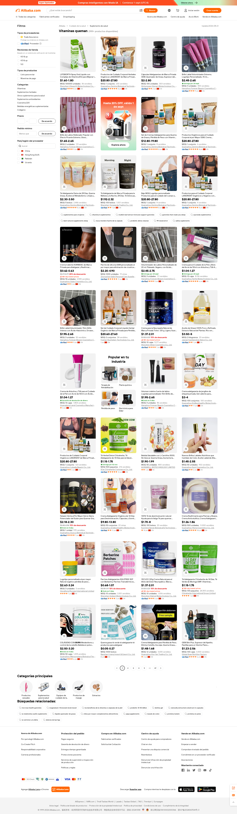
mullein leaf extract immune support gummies (136, 215)
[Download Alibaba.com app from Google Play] (206, 789)
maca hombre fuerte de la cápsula (109, 221)
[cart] (178, 11)
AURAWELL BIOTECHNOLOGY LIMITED (158, 467)
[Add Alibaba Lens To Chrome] (60, 789)
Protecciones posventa (71, 755)
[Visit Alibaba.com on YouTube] (205, 770)
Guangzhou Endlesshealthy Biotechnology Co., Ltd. (200, 403)
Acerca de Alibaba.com (31, 733)
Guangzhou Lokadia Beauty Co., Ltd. (75, 467)
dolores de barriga (53, 720)
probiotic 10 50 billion (138, 708)
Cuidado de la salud (77, 26)
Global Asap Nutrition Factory (194, 654)
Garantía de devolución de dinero (75, 744)
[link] (233, 788)
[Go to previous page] (116, 668)
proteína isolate (173, 714)
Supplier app (135, 789)
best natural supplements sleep (76, 221)
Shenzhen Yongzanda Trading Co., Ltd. (117, 205)
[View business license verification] (143, 810)
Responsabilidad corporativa (33, 749)
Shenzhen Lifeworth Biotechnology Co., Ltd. (78, 86)
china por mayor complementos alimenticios (101, 714)
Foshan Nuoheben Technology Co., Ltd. (117, 340)
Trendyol (147, 801)
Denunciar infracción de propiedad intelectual (156, 761)
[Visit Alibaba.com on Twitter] (194, 770)
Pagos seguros (67, 739)
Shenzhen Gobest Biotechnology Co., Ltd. (118, 596)
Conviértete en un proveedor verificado (198, 755)
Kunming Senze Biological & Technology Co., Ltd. (159, 528)
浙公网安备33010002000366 (163, 810)
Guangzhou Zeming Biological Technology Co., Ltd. (118, 86)
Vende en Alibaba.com (190, 739)
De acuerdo (47, 121)
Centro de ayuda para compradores (156, 739)
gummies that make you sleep (173, 215)
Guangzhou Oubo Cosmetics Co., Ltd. (76, 281)
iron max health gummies (31, 708)
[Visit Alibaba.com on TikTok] (210, 770)
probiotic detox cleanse (139, 221)
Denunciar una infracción (152, 767)
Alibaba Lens (34, 789)
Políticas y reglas (68, 767)
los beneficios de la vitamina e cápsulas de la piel (103, 708)
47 (155, 668)
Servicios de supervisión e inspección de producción (77, 761)
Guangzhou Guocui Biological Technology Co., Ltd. (78, 533)
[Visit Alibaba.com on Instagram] (199, 770)
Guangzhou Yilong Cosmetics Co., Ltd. (198, 528)
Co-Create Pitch (28, 744)
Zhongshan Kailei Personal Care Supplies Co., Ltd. (118, 276)
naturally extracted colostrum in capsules (187, 708)
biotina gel (159, 708)
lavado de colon (153, 714)
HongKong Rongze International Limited (77, 591)
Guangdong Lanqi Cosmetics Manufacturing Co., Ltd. (78, 405)
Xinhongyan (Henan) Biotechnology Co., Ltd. (159, 86)
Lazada (119, 801)
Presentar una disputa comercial (155, 749)
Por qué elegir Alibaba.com (32, 739)
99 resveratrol (162, 221)
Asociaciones (187, 760)
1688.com (90, 801)
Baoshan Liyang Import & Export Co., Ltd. (118, 654)
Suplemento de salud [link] (99, 26)
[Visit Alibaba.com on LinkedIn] (188, 770)
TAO (140, 801)
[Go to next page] (160, 668)
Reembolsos (146, 755)
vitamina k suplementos (101, 215)
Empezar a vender (189, 744)
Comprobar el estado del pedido (195, 749)
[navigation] (36, 347)
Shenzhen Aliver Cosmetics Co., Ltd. (156, 345)
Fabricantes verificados (111, 739)
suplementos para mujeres (74, 215)
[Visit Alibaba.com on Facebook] (183, 770)
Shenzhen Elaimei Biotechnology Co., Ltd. (158, 596)
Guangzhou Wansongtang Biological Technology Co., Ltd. (78, 656)
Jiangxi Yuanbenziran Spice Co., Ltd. (197, 340)
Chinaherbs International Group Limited (199, 593)
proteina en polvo (194, 714)
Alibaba (62, 26)
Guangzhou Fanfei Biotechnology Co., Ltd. (199, 279)
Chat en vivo (146, 744)
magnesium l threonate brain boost (63, 708)
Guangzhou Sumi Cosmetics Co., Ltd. (197, 467)
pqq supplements (132, 714)
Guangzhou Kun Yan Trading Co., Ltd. (156, 654)
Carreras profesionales (31, 755)
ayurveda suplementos (202, 215)
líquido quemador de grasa (65, 714)
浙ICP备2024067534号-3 (188, 810)
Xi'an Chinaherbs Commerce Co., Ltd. (116, 469)
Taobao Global (130, 801)
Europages (158, 801)
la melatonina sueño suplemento (34, 714)
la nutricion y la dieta (30, 720)
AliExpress (79, 801)
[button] (141, 10)
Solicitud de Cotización (111, 744)
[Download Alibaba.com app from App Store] (186, 789)
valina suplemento (183, 221)
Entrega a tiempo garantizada (73, 749)
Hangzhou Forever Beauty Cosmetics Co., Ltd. (200, 88)
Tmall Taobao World (105, 801)
